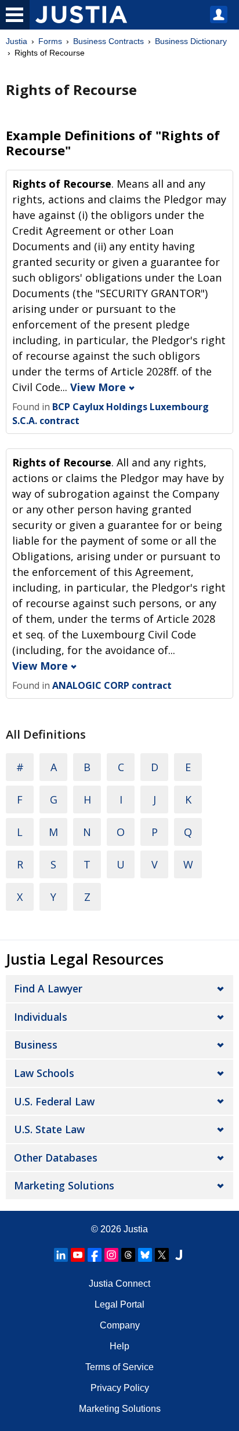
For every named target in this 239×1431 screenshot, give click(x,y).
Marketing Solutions (64, 1185)
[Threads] (128, 1255)
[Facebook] (95, 1255)
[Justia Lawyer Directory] (179, 1255)
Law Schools (44, 1073)
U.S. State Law (49, 1129)
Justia (16, 41)
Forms (50, 41)
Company (120, 1325)
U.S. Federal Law (54, 1101)
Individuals (40, 1017)
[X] (162, 1255)
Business (35, 1045)
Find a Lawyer (48, 988)
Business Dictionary (191, 41)
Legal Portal (119, 1304)
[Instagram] (111, 1255)
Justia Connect (119, 1283)
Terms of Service (119, 1367)
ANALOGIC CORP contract (112, 685)
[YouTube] (78, 1255)
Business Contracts (108, 41)
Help (119, 1346)
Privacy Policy (119, 1388)
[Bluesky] (145, 1255)
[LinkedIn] (61, 1255)
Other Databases (55, 1157)
